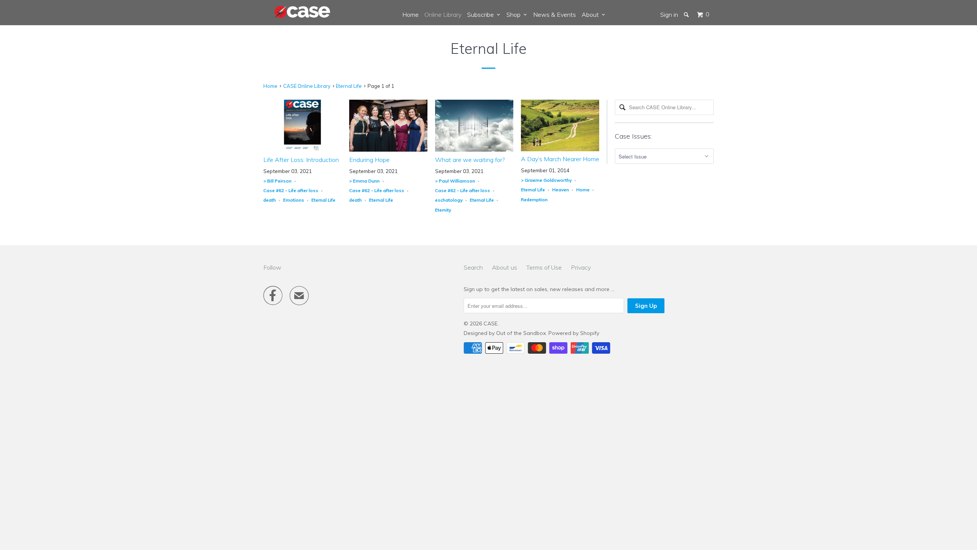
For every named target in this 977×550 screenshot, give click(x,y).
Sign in (669, 14)
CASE (491, 323)
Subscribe (482, 14)
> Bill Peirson (277, 181)
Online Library (442, 14)
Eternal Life (488, 48)
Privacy (581, 267)
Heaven (560, 189)
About (592, 14)
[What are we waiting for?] (474, 149)
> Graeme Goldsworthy (546, 180)
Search (473, 267)
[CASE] (302, 12)
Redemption (534, 199)
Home (410, 14)
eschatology (449, 200)
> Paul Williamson (455, 181)
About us (504, 267)
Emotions (293, 200)
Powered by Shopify (573, 333)
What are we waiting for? (470, 159)
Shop (515, 14)
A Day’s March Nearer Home (560, 159)
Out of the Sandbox (521, 333)
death (269, 200)
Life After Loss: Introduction (301, 159)
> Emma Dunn (364, 181)
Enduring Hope (369, 159)
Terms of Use (544, 267)
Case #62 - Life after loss (290, 190)
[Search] (687, 14)
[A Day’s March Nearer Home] (560, 149)
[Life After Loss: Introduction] (302, 149)
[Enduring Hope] (388, 149)
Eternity (443, 210)
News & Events (554, 14)
